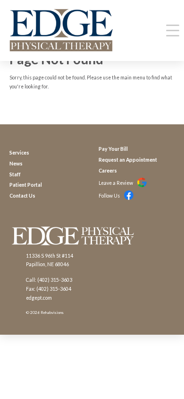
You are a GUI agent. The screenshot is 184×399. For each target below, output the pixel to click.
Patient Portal (25, 185)
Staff (15, 174)
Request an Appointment (128, 160)
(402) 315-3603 (54, 280)
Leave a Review (116, 183)
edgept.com (39, 298)
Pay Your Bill (113, 149)
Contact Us (22, 196)
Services (19, 153)
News (16, 163)
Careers (108, 170)
